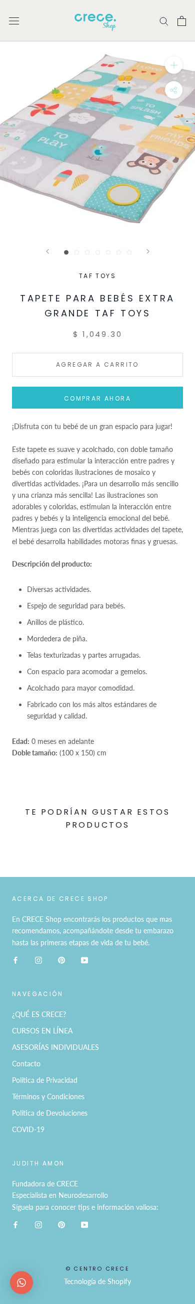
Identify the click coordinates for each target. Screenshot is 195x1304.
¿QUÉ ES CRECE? (39, 1014)
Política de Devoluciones (50, 1113)
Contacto (26, 1063)
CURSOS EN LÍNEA (42, 1030)
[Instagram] (38, 959)
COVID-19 (28, 1129)
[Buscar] (164, 20)
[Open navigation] (14, 20)
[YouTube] (84, 959)
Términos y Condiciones (48, 1096)
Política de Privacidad (45, 1080)
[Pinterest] (61, 959)
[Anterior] (47, 251)
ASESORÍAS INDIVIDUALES (55, 1047)
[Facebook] (15, 959)
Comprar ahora (97, 398)
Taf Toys (97, 276)
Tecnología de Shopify (97, 1281)
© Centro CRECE (98, 1269)
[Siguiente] (148, 251)
